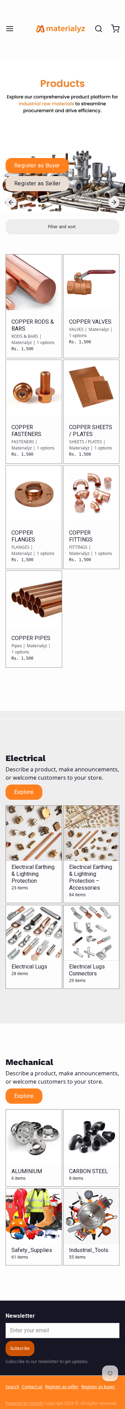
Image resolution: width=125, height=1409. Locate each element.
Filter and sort (62, 226)
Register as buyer (98, 1387)
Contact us (32, 1387)
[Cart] (112, 29)
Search (12, 1387)
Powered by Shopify (24, 1403)
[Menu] (12, 29)
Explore (24, 792)
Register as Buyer (37, 165)
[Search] (96, 29)
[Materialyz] (60, 29)
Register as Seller (37, 183)
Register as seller (61, 1387)
